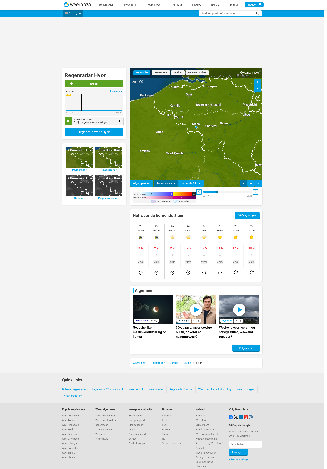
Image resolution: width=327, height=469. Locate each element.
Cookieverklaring (204, 461)
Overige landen (251, 72)
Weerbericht (136, 389)
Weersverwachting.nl (207, 434)
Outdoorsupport (137, 434)
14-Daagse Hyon (247, 215)
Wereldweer (154, 4)
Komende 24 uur (191, 183)
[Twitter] (236, 417)
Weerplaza (201, 420)
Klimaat (178, 4)
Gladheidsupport (137, 443)
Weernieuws (101, 438)
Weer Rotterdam (70, 448)
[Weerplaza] (77, 5)
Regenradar (106, 4)
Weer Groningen (70, 438)
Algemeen (144, 290)
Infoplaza (167, 415)
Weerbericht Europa (105, 415)
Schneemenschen (171, 443)
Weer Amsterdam (71, 415)
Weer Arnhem (69, 420)
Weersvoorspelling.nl (206, 438)
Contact (133, 438)
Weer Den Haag (70, 434)
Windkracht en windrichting (214, 389)
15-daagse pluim (72, 396)
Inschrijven (238, 452)
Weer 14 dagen (246, 389)
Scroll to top (321, 463)
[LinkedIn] (241, 417)
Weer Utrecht (69, 457)
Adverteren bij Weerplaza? (209, 443)
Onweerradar (161, 72)
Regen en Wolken (197, 72)
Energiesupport (137, 420)
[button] (196, 127)
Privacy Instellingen (239, 459)
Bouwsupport (136, 415)
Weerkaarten (156, 389)
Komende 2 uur (165, 183)
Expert (215, 4)
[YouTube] (246, 417)
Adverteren (134, 429)
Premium (234, 4)
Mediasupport (136, 425)
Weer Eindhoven (70, 425)
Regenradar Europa (180, 389)
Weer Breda (68, 429)
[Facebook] (231, 417)
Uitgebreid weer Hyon (94, 132)
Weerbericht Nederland (107, 420)
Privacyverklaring (205, 457)
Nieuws (197, 4)
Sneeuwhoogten (104, 429)
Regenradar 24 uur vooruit (107, 389)
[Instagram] (251, 417)
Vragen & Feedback (206, 452)
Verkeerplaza (202, 425)
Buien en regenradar (74, 389)
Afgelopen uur (142, 183)
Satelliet (177, 72)
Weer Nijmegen (70, 443)
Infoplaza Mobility (205, 429)
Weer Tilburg (68, 452)
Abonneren (201, 466)
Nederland (130, 4)
